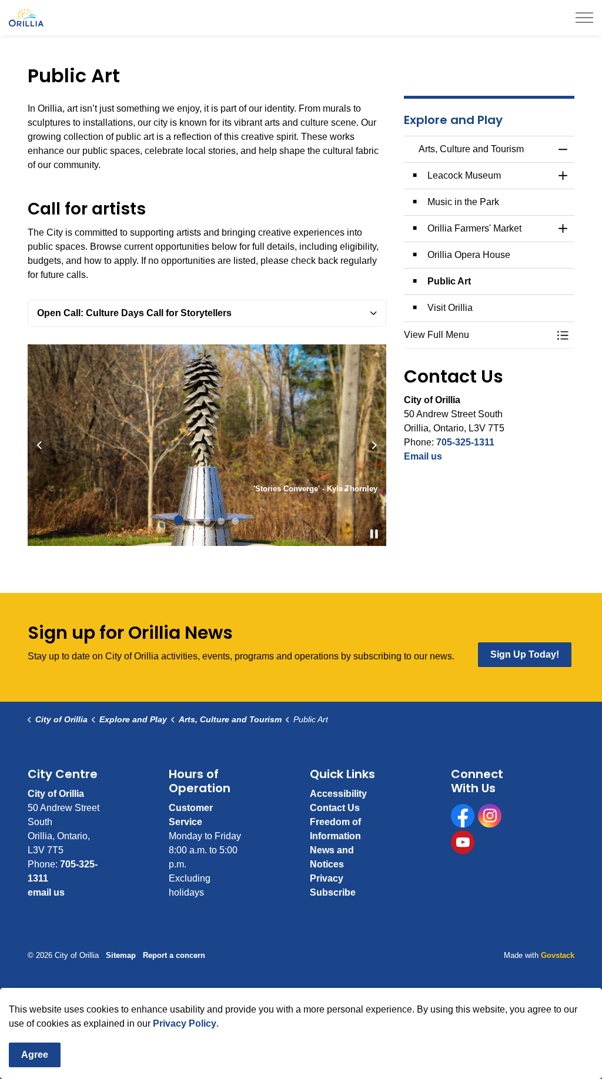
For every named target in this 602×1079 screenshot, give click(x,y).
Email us (423, 456)
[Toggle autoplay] (374, 534)
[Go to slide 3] (206, 521)
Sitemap (121, 955)
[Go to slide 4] (221, 521)
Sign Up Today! (524, 654)
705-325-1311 (465, 442)
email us (46, 892)
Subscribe (333, 892)
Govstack (557, 955)
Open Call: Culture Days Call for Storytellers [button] (134, 313)
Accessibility (338, 794)
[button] (477, 335)
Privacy (326, 878)
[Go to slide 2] (192, 521)
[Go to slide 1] (178, 520)
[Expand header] (584, 17)
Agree (34, 1055)
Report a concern (174, 955)
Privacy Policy (184, 1023)
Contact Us (335, 808)
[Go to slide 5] (235, 521)
